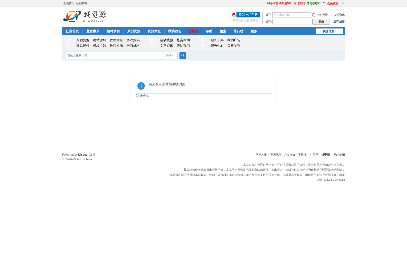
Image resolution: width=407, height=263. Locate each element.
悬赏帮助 (183, 40)
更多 (254, 31)
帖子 (168, 55)
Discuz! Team (84, 159)
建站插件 (83, 46)
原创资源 (133, 31)
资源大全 (154, 31)
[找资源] (85, 16)
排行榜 (239, 31)
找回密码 (339, 14)
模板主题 (99, 46)
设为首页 (68, 3)
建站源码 (99, 40)
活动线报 (166, 40)
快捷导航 (328, 31)
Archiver (290, 154)
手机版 (302, 154)
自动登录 (322, 14)
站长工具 (217, 40)
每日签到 (299, 3)
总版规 (194, 31)
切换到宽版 (343, 3)
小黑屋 (314, 154)
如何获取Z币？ (316, 3)
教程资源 (116, 46)
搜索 (223, 31)
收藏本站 (82, 3)
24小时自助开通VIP (279, 3)
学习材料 (133, 46)
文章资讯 (166, 46)
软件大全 (116, 40)
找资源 (325, 154)
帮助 (209, 31)
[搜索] (182, 55)
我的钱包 (174, 31)
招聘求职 (113, 31)
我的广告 (233, 40)
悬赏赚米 (92, 31)
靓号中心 (217, 46)
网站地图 (261, 154)
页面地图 (275, 154)
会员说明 (332, 3)
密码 (269, 21)
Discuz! (83, 154)
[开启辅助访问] (265, 3)
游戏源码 (133, 40)
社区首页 (72, 31)
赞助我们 (183, 46)
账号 (269, 14)
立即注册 (339, 21)
